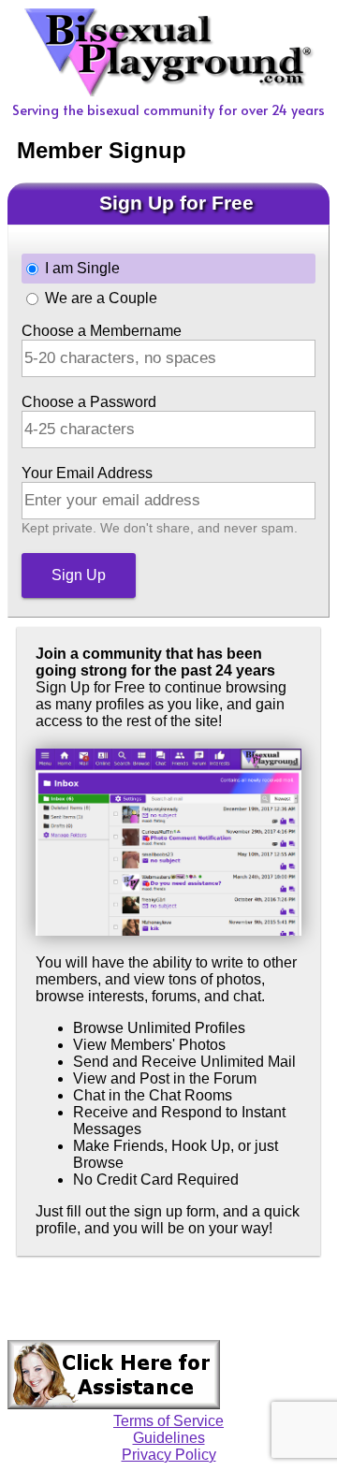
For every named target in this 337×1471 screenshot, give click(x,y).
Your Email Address (87, 473)
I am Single (82, 268)
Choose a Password (89, 402)
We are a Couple (101, 298)
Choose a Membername (102, 331)
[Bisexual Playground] (169, 91)
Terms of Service (168, 1421)
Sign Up (78, 575)
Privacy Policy (169, 1455)
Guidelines (169, 1438)
